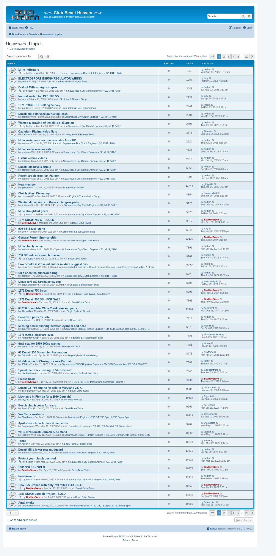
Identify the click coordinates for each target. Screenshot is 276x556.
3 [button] (228, 56)
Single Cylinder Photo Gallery (82, 355)
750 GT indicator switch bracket (39, 255)
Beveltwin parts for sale (34, 317)
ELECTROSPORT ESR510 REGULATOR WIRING (50, 78)
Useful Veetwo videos (32, 158)
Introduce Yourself (75, 187)
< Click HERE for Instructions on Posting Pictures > (98, 382)
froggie (29, 258)
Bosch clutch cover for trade (37, 405)
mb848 (25, 329)
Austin (25, 443)
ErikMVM (26, 355)
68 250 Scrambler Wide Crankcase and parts (47, 308)
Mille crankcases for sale (34, 149)
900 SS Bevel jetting (31, 228)
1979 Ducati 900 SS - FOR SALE (39, 299)
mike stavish (28, 390)
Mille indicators (28, 69)
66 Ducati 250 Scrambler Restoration (42, 352)
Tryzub (25, 399)
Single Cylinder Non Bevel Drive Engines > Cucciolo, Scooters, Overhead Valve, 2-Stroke (108, 267)
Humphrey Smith (30, 337)
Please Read (26, 379)
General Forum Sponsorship (37, 237)
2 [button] (224, 56)
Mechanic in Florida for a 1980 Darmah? (45, 396)
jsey (24, 81)
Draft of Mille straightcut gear (37, 87)
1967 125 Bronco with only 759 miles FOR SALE (50, 485)
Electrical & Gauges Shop (73, 81)
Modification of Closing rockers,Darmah (45, 361)
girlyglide (26, 187)
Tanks (22, 440)
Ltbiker (25, 435)
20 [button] (246, 56)
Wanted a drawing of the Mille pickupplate (46, 122)
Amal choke (26, 502)
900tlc (25, 364)
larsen (25, 346)
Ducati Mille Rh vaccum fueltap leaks (42, 114)
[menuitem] (29, 27)
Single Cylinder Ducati (78, 311)
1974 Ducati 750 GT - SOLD (36, 220)
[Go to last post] (213, 69)
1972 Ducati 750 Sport (32, 290)
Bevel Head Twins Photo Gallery (93, 294)
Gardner (26, 134)
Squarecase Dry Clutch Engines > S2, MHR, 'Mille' (96, 73)
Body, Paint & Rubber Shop (80, 134)
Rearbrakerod (27, 476)
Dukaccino (27, 426)
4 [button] (233, 56)
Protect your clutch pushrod (37, 458)
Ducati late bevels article (34, 167)
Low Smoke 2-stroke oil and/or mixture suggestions (53, 264)
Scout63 (26, 408)
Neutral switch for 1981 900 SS (38, 96)
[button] (212, 56)
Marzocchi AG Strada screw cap (39, 281)
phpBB (118, 536)
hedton (29, 73)
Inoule (25, 108)
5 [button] (238, 56)
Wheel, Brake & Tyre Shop (84, 373)
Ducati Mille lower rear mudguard (40, 449)
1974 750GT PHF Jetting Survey (39, 105)
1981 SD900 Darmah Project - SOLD (42, 493)
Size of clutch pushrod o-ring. (38, 273)
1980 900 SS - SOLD (31, 467)
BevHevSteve (29, 223)
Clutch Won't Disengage (34, 193)
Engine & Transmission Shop (84, 196)
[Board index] (25, 14)
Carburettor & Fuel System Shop (79, 108)
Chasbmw (27, 417)
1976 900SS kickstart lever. (36, 334)
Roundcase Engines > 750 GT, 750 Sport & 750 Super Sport (98, 417)
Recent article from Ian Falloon (39, 175)
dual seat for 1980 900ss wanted (39, 343)
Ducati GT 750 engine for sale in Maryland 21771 (50, 387)
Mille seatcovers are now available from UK (47, 140)
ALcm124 (26, 311)
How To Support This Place (85, 240)
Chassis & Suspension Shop (84, 284)
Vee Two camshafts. (31, 414)
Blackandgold (29, 284)
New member (27, 184)
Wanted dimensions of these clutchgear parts (48, 202)
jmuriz (25, 267)
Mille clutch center (30, 246)
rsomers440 (28, 196)
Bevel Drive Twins (81, 223)
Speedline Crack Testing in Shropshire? (45, 370)
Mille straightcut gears (33, 211)
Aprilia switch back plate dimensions (43, 423)
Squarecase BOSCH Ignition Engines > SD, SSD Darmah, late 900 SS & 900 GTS (106, 329)
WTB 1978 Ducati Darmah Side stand (42, 432)
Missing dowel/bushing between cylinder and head (52, 326)
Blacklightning (29, 373)
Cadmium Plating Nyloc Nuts (37, 131)
